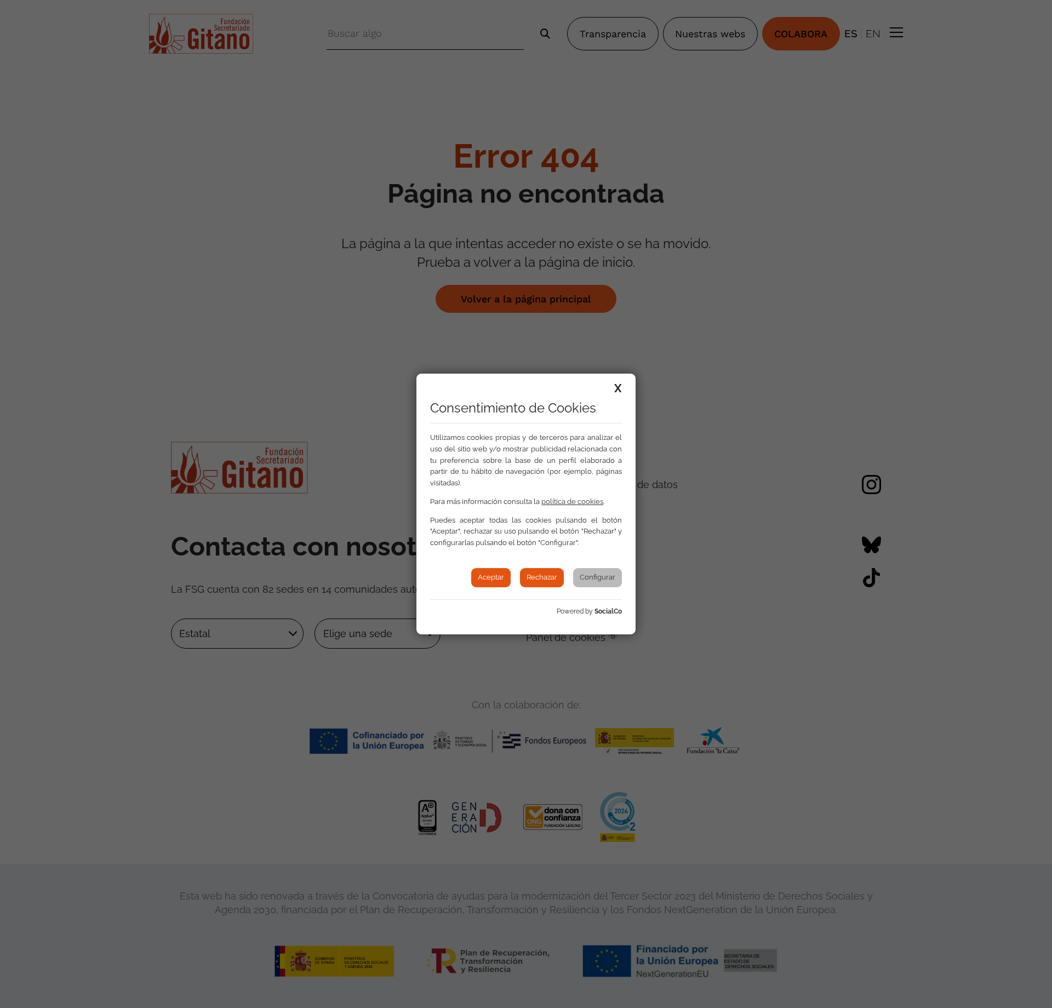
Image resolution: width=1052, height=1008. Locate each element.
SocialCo (608, 611)
